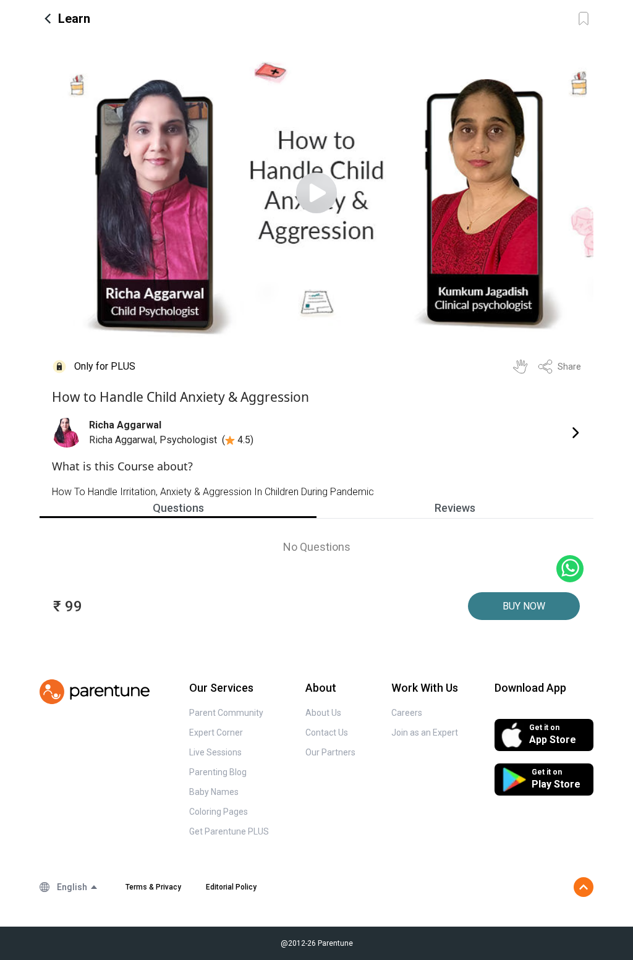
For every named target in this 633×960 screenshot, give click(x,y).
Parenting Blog (218, 772)
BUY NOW (524, 606)
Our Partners (330, 752)
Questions (178, 507)
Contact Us (326, 732)
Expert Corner (216, 732)
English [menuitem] (72, 887)
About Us (323, 713)
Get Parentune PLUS (229, 831)
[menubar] (77, 887)
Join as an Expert (424, 732)
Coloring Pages (218, 812)
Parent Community (226, 713)
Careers (406, 713)
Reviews (455, 507)
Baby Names (214, 792)
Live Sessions (215, 752)
